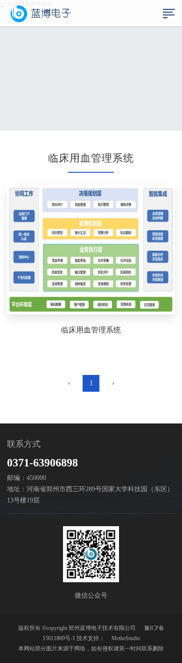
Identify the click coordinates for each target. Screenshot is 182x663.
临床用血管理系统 (91, 330)
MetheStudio (126, 638)
